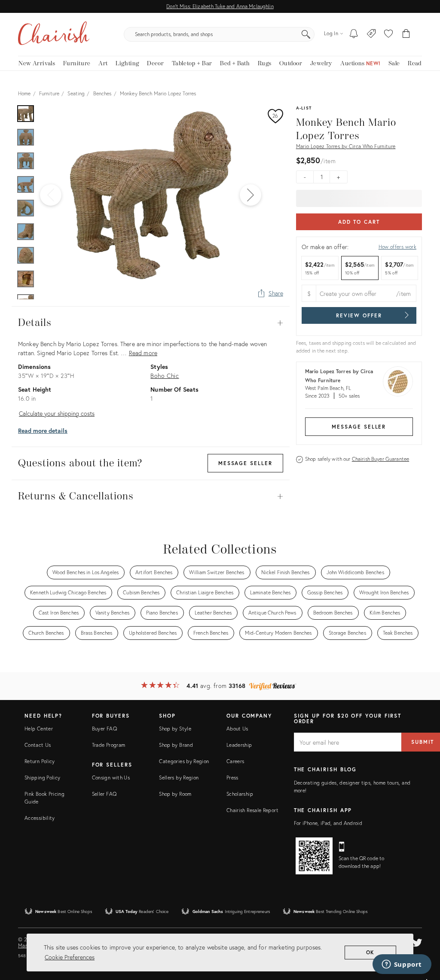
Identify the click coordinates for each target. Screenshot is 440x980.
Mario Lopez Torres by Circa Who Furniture (346, 146)
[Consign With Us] (371, 34)
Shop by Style (175, 728)
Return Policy (39, 761)
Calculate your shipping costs (57, 413)
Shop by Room (175, 794)
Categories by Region (184, 761)
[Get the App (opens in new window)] (314, 856)
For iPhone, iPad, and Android (328, 823)
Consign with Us (111, 777)
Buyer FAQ (104, 728)
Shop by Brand (176, 745)
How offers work (397, 246)
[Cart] (406, 34)
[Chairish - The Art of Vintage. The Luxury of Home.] (53, 34)
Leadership (239, 745)
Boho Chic (164, 375)
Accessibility (39, 818)
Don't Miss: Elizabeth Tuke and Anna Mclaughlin (219, 6)
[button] (388, 34)
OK (370, 952)
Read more (143, 353)
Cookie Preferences (70, 957)
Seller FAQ (104, 794)
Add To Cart (359, 222)
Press (232, 777)
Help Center (38, 728)
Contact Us (37, 745)
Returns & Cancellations (150, 496)
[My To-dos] (354, 34)
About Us (237, 728)
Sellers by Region (179, 777)
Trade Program (108, 745)
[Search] (306, 34)
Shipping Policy (42, 777)
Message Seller (359, 426)
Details (150, 323)
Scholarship (239, 794)
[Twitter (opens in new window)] (417, 941)
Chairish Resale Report (252, 810)
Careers (235, 761)
